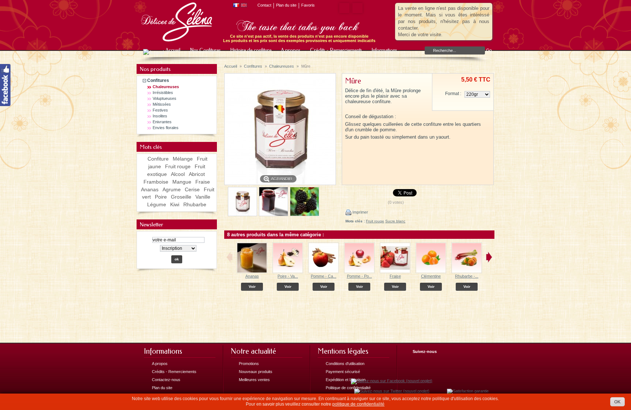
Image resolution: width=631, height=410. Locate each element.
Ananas (149, 189)
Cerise (192, 189)
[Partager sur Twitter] (356, 8)
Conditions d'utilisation (345, 363)
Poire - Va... (288, 276)
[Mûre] (242, 214)
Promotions (249, 363)
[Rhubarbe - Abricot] (466, 272)
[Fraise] (395, 272)
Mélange (183, 159)
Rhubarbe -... (466, 276)
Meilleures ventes (254, 379)
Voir (252, 287)
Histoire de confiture (250, 50)
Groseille (181, 197)
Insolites (160, 116)
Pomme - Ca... (323, 276)
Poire (161, 197)
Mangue (181, 182)
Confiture (158, 159)
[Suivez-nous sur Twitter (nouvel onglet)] (391, 391)
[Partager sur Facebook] (342, 8)
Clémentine (431, 276)
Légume (156, 204)
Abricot (197, 174)
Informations (381, 51)
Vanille (202, 197)
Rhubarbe (194, 204)
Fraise (202, 182)
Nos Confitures (205, 50)
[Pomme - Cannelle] (323, 272)
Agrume (171, 189)
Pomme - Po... (359, 276)
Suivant (488, 257)
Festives (160, 110)
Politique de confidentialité (348, 387)
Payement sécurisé (343, 371)
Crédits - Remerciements (335, 50)
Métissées (162, 104)
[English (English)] (244, 6)
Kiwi (174, 204)
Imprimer (359, 212)
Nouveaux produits (255, 371)
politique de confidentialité (358, 404)
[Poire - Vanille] (287, 272)
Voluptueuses (164, 98)
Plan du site (286, 5)
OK (617, 402)
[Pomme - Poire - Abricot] (359, 272)
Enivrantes (162, 122)
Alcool (178, 174)
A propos (290, 50)
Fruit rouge (178, 166)
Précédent (229, 257)
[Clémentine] (431, 272)
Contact (264, 5)
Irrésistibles (163, 92)
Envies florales (166, 127)
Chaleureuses (166, 86)
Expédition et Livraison (346, 379)
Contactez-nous (166, 379)
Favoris (308, 5)
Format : (453, 93)
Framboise (156, 182)
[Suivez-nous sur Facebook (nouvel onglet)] (391, 381)
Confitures (158, 80)
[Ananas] (252, 272)
